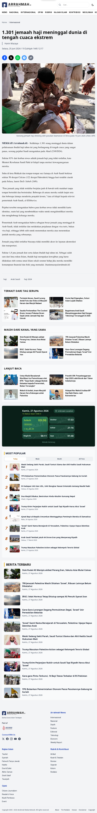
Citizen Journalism (9, 791)
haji (5, 279)
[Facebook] (7, 739)
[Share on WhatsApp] (17, 57)
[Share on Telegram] (24, 57)
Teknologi (54, 735)
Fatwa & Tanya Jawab (11, 761)
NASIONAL (14, 12)
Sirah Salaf (6, 775)
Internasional (56, 717)
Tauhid (4, 754)
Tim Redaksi (65, 810)
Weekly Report (56, 742)
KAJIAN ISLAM (60, 12)
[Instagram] (11, 739)
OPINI (40, 12)
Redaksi (54, 772)
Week (37, 459)
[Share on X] (11, 57)
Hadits (4, 765)
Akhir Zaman (7, 772)
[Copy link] (30, 57)
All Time (82, 459)
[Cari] (60, 5)
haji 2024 (28, 279)
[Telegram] (19, 739)
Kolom (53, 768)
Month (59, 459)
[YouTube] (15, 739)
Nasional (54, 721)
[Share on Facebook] (4, 57)
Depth (53, 725)
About (57, 810)
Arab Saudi (15, 279)
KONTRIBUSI (75, 12)
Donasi (74, 810)
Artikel (53, 754)
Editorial (54, 732)
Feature (54, 728)
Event (4, 801)
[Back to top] (91, 807)
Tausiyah (5, 779)
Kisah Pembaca (8, 798)
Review (53, 761)
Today (15, 459)
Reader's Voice (8, 794)
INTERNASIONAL (28, 12)
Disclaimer (82, 810)
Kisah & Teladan (57, 758)
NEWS (4, 12)
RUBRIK (48, 12)
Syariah (5, 758)
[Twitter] (3, 739)
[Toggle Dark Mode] (92, 5)
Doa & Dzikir (6, 768)
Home (4, 22)
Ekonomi (54, 739)
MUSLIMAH (88, 12)
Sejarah (54, 765)
